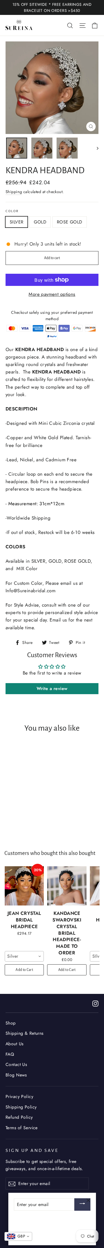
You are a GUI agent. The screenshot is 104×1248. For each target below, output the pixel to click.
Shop (11, 1023)
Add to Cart (24, 970)
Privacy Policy (19, 1096)
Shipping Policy (21, 1107)
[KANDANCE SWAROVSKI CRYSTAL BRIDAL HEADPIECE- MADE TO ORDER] (66, 886)
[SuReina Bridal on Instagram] (95, 1003)
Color (12, 211)
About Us (14, 1044)
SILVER (16, 222)
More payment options (52, 294)
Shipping (14, 191)
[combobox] (24, 956)
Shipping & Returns (25, 1033)
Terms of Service (22, 1128)
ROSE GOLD (69, 222)
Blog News (16, 1075)
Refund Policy (19, 1117)
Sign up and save (32, 1150)
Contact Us (16, 1064)
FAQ (10, 1054)
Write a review (52, 688)
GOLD (40, 222)
